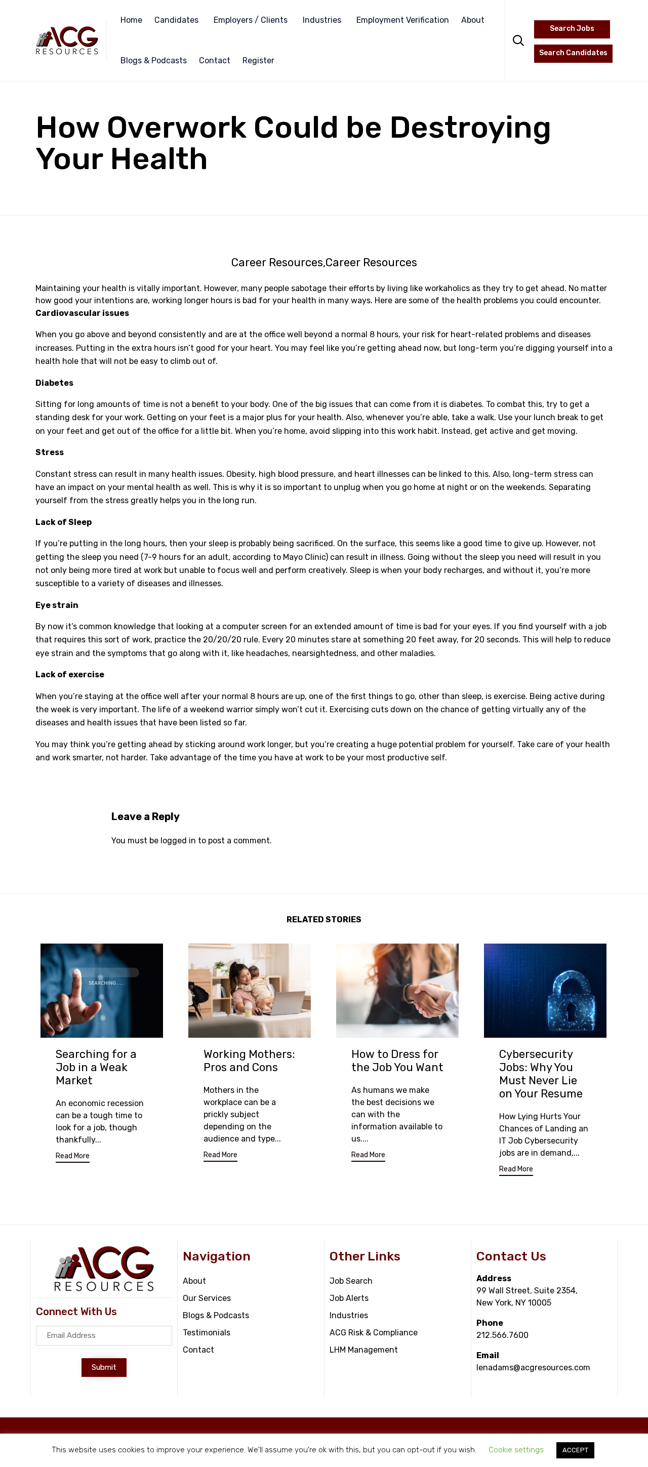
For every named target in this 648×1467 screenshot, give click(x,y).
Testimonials (206, 1332)
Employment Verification (402, 20)
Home (131, 20)
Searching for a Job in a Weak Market (96, 1067)
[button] (73, 1157)
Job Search (351, 1281)
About (472, 20)
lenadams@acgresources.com (533, 1367)
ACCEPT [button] (575, 1450)
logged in (178, 840)
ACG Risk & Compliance (374, 1332)
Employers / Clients (251, 20)
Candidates (176, 20)
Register (258, 60)
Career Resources (277, 262)
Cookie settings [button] (516, 1449)
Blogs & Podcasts (153, 60)
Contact (214, 60)
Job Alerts (349, 1298)
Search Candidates (573, 53)
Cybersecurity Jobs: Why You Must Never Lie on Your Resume (541, 1074)
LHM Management (364, 1350)
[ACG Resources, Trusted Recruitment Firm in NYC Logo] (104, 1289)
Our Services (207, 1298)
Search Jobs (572, 28)
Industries (322, 20)
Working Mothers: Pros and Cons (249, 1060)
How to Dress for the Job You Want (397, 1060)
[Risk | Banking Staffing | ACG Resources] (67, 40)
